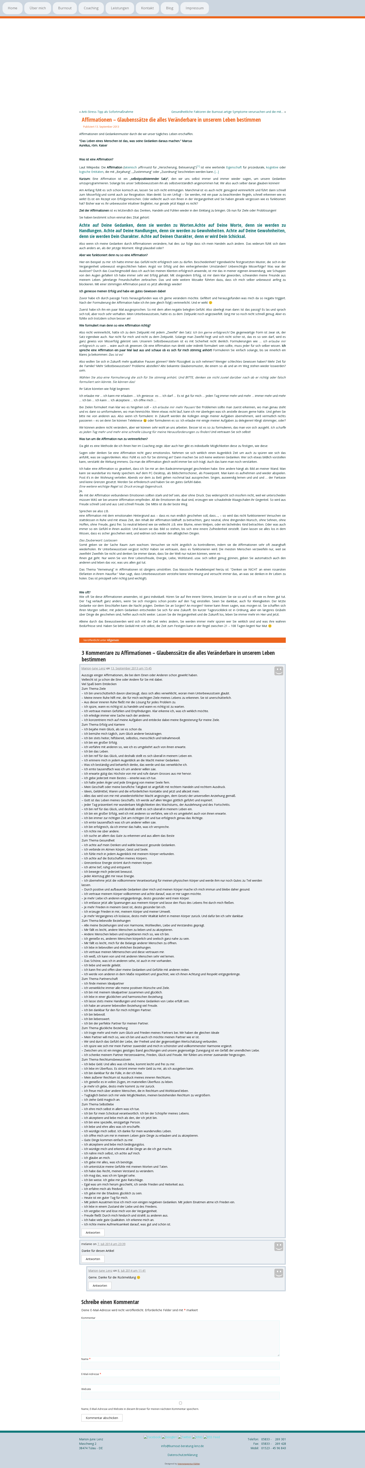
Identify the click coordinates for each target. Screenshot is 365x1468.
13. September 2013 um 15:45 (131, 668)
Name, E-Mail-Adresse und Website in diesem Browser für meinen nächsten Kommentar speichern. (140, 1409)
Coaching (91, 8)
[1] (198, 166)
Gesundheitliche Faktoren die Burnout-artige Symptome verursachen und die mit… (227, 112)
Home (12, 8)
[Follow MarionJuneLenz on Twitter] (184, 1437)
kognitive (272, 167)
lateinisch (130, 167)
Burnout (65, 8)
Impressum (195, 8)
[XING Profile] (197, 1437)
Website (86, 1389)
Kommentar (88, 1318)
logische (84, 172)
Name (86, 1359)
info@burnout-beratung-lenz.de (182, 1446)
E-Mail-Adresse (91, 1374)
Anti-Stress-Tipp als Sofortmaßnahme (107, 112)
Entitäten (97, 172)
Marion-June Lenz (93, 668)
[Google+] (169, 1437)
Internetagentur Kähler (189, 1464)
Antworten (93, 1232)
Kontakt (147, 8)
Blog (169, 8)
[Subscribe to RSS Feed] (212, 1437)
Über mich (38, 8)
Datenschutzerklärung (182, 1455)
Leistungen (120, 8)
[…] (217, 172)
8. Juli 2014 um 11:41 (132, 1271)
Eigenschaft (234, 167)
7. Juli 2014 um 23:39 (111, 1244)
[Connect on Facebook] (152, 1437)
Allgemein (113, 640)
